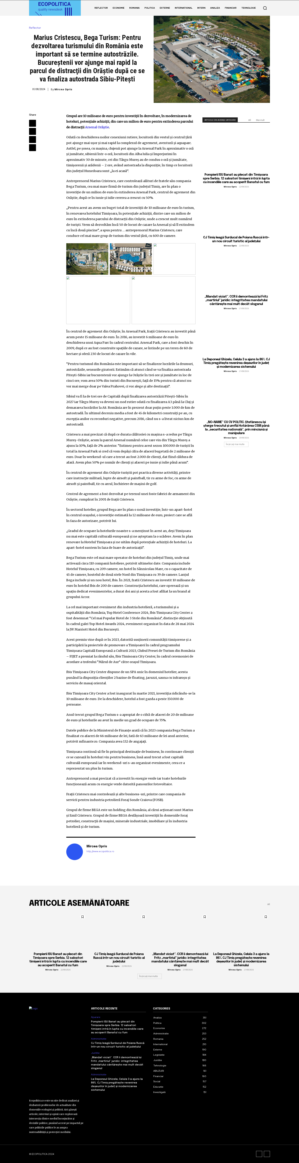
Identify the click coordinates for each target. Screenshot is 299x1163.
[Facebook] (32, 123)
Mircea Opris (63, 89)
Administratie (98, 1038)
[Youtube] (267, 1154)
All (249, 120)
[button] (265, 8)
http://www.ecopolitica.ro (100, 851)
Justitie (95, 1052)
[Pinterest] (32, 139)
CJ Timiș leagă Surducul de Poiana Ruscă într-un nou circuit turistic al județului (119, 958)
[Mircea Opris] (74, 852)
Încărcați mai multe (235, 444)
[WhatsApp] (32, 147)
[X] (32, 131)
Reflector (35, 28)
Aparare (95, 1017)
